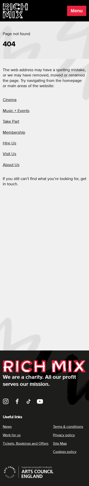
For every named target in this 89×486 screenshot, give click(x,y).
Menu (77, 10)
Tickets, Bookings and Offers (25, 443)
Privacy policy (64, 435)
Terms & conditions (68, 426)
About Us (11, 164)
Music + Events (16, 110)
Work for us (12, 435)
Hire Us (9, 143)
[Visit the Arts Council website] (44, 472)
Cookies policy (64, 451)
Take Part (11, 121)
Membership (14, 132)
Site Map (60, 443)
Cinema (9, 99)
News (7, 426)
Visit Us (9, 154)
